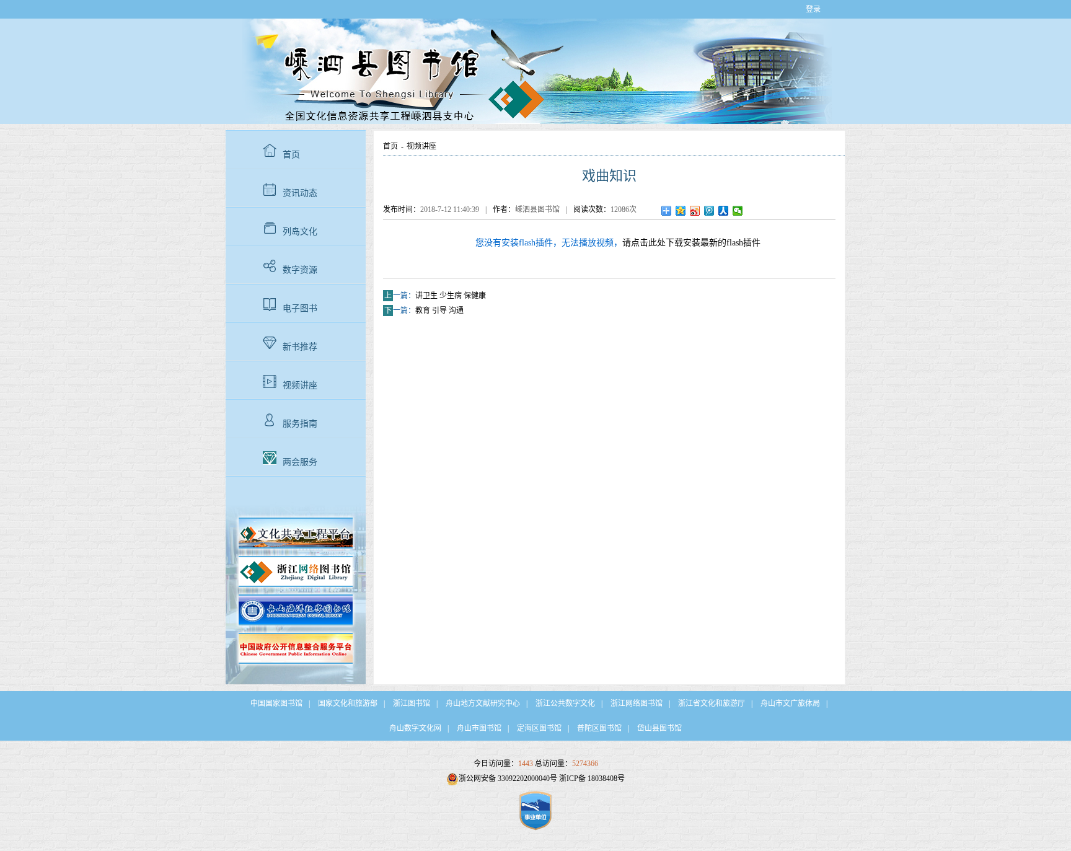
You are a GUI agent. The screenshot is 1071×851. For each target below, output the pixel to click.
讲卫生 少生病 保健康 (450, 295)
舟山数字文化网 (415, 728)
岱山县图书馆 (659, 728)
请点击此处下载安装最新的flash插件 (691, 242)
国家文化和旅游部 (347, 703)
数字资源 (300, 270)
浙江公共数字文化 (565, 703)
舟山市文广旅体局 (790, 703)
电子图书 (300, 308)
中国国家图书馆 (276, 703)
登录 (813, 9)
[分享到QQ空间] (681, 211)
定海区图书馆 (539, 728)
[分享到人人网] (723, 211)
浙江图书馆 (411, 703)
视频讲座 (300, 385)
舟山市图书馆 (479, 728)
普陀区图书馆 (599, 728)
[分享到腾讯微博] (709, 211)
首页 (291, 154)
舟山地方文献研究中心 (483, 703)
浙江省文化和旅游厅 (711, 703)
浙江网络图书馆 (636, 703)
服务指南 (300, 423)
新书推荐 (300, 346)
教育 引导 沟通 (439, 310)
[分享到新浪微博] (695, 211)
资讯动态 (300, 193)
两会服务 (300, 462)
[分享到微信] (738, 211)
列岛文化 (300, 231)
